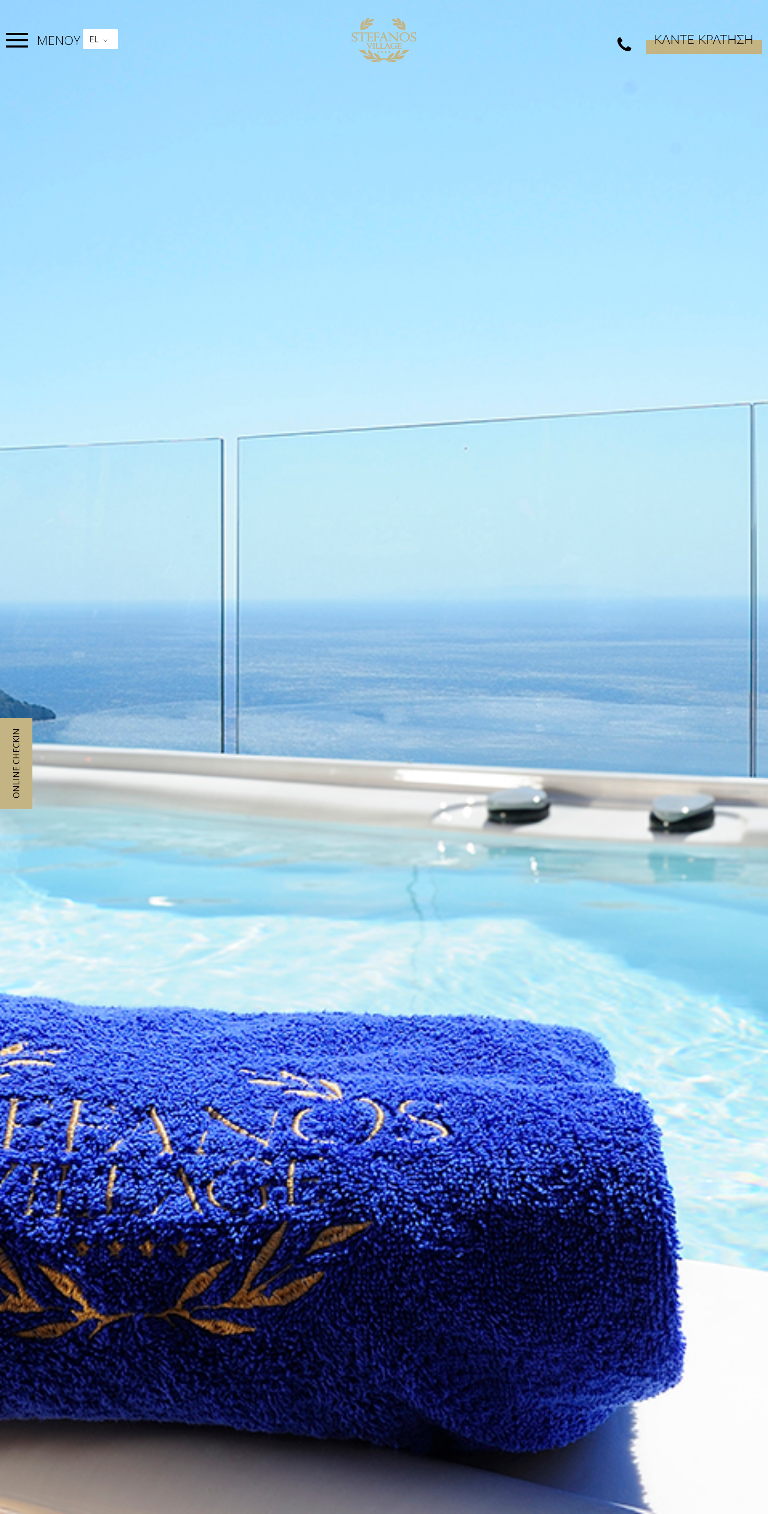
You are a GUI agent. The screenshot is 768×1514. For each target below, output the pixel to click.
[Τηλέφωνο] (624, 45)
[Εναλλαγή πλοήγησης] (17, 40)
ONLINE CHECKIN (16, 763)
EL (94, 39)
